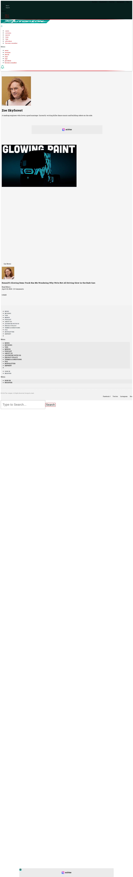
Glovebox (8, 41)
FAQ (6, 330)
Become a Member (11, 43)
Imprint (8, 334)
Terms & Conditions (12, 328)
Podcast (8, 319)
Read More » (6, 287)
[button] (66, 11)
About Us (8, 321)
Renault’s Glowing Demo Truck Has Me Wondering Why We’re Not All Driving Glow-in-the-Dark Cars (48, 283)
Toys (6, 37)
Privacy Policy (10, 326)
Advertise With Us (12, 323)
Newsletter (9, 332)
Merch (7, 35)
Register (8, 7)
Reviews (8, 33)
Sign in (7, 5)
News (7, 31)
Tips (6, 39)
